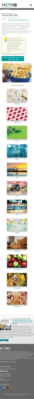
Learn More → (4, 340)
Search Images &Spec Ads (13, 59)
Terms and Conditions (4, 361)
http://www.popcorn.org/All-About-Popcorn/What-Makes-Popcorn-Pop (18, 20)
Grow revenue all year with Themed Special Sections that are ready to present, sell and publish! (22, 321)
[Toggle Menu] (30, 5)
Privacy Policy (13, 361)
